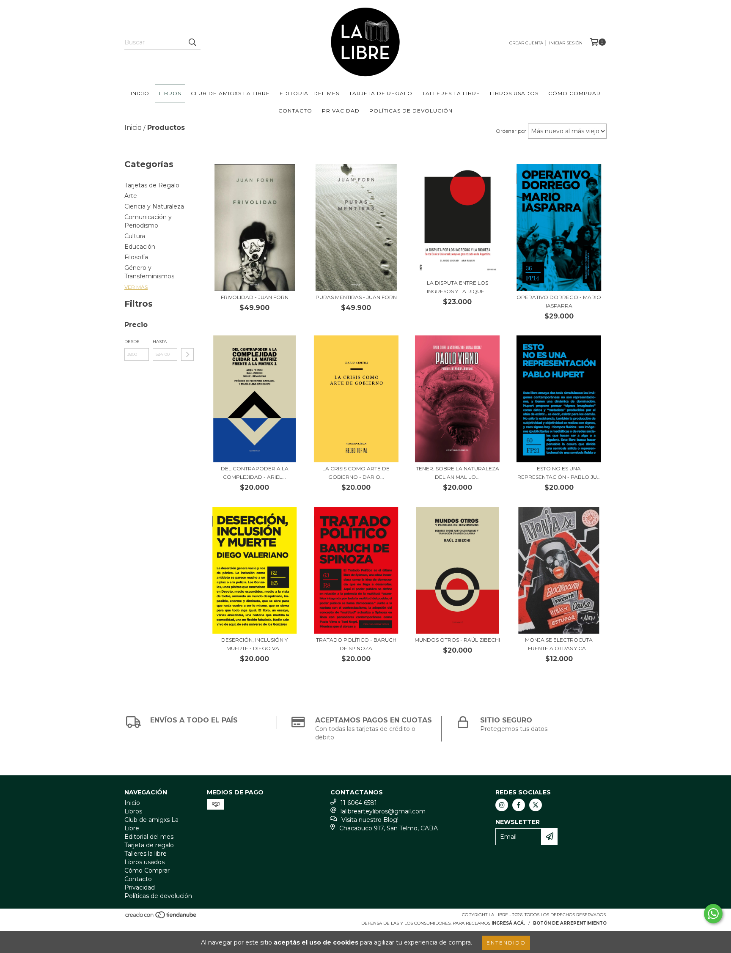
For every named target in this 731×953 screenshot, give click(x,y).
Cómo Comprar (574, 93)
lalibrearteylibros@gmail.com (383, 811)
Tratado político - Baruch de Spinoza (356, 644)
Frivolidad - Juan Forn (255, 297)
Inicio (140, 93)
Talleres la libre (451, 93)
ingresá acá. (508, 923)
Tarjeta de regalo (380, 93)
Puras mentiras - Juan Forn (356, 297)
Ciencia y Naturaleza (154, 206)
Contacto (295, 110)
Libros (170, 93)
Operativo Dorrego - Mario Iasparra (559, 301)
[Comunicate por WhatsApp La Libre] (713, 913)
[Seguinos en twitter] (535, 805)
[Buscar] (192, 42)
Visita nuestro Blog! (369, 820)
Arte (130, 196)
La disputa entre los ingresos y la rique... (457, 287)
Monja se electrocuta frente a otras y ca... (559, 644)
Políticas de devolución (411, 110)
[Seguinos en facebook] (518, 805)
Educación (139, 246)
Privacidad (341, 110)
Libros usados (514, 93)
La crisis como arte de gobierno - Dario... (356, 472)
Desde (132, 341)
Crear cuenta (526, 43)
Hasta (160, 341)
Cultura (134, 236)
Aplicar (187, 354)
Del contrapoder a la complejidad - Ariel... (255, 472)
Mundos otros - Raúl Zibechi (457, 640)
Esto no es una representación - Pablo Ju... (559, 472)
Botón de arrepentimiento (570, 923)
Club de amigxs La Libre (230, 93)
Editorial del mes (309, 93)
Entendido (506, 942)
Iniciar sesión (566, 43)
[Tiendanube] (161, 917)
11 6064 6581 (359, 803)
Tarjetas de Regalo (151, 185)
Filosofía (136, 257)
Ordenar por (511, 131)
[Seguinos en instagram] (501, 805)
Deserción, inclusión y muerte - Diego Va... (254, 644)
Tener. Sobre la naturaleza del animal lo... (457, 472)
